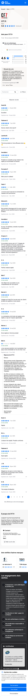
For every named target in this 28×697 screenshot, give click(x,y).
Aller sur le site (10, 542)
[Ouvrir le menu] (25, 2)
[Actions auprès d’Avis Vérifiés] (26, 115)
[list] (14, 562)
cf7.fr (4, 536)
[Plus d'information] (18, 669)
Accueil (3, 9)
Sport (8, 9)
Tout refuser (14, 689)
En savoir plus (8, 664)
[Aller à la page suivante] (22, 497)
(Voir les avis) (19, 25)
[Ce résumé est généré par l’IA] (17, 82)
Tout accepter (14, 685)
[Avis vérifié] (1, 110)
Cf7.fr (12, 9)
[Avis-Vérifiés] (5, 3)
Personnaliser (14, 693)
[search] (15, 92)
